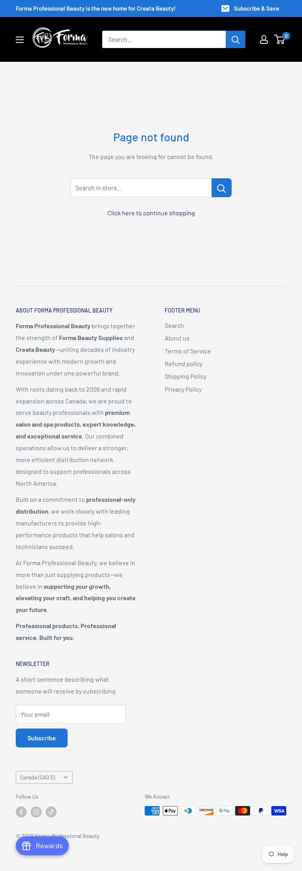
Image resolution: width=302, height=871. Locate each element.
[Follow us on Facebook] (21, 811)
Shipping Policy (185, 376)
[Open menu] (20, 40)
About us (177, 338)
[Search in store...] (222, 187)
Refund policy (184, 363)
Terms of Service (188, 351)
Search (174, 325)
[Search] (235, 39)
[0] (280, 39)
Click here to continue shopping (151, 212)
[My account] (264, 39)
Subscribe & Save (256, 8)
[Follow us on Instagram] (36, 811)
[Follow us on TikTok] (51, 811)
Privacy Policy (183, 389)
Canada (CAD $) (37, 777)
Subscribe (42, 738)
